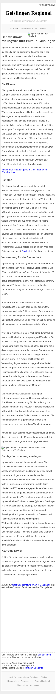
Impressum (34, 685)
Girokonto (45, 677)
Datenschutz (22, 685)
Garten (38, 681)
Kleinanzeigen (13, 681)
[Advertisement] (28, 621)
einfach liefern (45, 655)
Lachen (45, 681)
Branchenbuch (40, 28)
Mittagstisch (26, 28)
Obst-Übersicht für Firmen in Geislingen (31, 585)
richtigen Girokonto (34, 668)
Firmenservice (27, 681)
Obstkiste (26, 251)
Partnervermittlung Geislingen (26, 677)
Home (9, 677)
